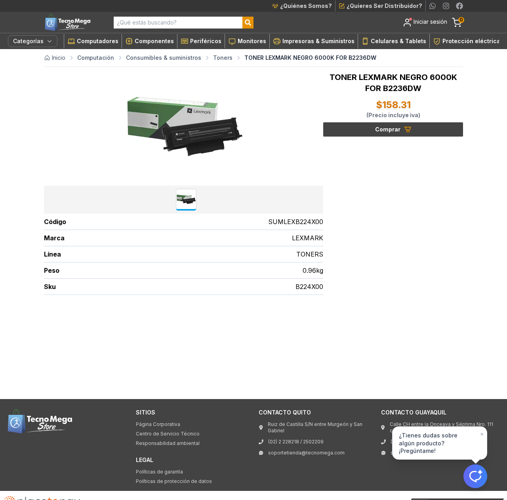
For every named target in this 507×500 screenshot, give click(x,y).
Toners (223, 57)
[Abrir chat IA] (475, 476)
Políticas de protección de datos (174, 481)
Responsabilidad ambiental (168, 443)
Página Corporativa (158, 424)
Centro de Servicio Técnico (168, 434)
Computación (95, 57)
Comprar (387, 129)
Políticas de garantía (159, 472)
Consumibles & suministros (163, 57)
